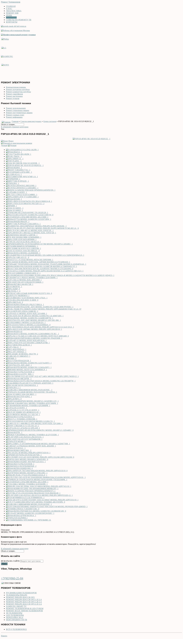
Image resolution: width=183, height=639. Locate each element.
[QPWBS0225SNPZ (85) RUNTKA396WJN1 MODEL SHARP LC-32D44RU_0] (39, 430)
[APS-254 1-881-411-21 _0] (17, 257)
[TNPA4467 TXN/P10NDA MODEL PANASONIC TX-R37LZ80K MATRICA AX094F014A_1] (46, 264)
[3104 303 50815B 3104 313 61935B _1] (23, 163)
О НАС (9, 8)
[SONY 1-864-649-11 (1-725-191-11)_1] (22, 426)
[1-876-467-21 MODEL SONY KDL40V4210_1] (26, 340)
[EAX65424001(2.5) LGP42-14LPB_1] (22, 150)
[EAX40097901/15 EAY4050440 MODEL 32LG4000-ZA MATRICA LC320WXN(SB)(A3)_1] (45, 255)
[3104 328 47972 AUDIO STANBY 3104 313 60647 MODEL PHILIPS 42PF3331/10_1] (42, 500)
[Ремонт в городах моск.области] (13, 26)
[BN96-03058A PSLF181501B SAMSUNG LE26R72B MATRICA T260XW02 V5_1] (41, 266)
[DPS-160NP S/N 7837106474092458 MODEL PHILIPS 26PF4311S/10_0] (36, 471)
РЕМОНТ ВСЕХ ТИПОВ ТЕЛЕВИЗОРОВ (24, 611)
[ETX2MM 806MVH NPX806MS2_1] (22, 246)
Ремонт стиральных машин (17, 110)
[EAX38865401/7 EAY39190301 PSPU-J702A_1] (26, 298)
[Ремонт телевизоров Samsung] (7, 56)
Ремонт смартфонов (14, 94)
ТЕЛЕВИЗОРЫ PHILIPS (16, 595)
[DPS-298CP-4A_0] (14, 302)
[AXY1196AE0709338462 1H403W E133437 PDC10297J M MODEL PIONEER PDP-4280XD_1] (47, 506)
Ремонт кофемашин (14, 117)
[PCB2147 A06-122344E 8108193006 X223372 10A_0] (29, 293)
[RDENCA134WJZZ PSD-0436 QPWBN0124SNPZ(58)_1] (30, 190)
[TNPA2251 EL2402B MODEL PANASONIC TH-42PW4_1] (31, 392)
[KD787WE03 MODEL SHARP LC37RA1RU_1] (26, 473)
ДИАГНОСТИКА (13, 11)
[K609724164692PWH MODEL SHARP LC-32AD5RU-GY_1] (32, 401)
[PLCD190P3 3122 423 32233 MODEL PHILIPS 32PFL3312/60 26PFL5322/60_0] (40, 457)
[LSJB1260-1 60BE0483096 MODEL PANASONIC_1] (29, 504)
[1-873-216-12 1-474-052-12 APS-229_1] (23, 428)
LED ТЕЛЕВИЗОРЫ (15, 615)
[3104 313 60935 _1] (14, 208)
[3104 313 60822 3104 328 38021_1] (21, 394)
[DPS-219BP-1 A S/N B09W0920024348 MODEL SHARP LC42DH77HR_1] (38, 444)
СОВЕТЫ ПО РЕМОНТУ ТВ (18, 20)
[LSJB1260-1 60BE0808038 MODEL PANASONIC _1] (29, 390)
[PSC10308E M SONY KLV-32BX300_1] (23, 248)
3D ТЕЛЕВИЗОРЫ (14, 613)
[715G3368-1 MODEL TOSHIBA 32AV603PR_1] (27, 484)
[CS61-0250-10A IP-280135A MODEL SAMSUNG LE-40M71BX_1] (34, 316)
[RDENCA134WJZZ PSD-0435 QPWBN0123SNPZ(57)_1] (30, 491)
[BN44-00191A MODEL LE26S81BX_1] (23, 253)
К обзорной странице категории (14, 127)
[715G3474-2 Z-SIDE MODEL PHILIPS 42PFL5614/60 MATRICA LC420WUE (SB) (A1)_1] (44, 271)
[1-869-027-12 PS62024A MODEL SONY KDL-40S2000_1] (31, 446)
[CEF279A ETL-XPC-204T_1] (19, 365)
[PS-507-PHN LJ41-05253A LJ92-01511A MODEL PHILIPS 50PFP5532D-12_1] (39, 495)
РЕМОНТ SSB (12, 13)
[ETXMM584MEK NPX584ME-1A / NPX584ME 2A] (28, 520)
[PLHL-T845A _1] (14, 156)
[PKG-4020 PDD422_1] (16, 349)
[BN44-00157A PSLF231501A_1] (20, 417)
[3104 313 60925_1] (14, 210)
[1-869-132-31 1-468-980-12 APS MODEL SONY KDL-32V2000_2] (34, 423)
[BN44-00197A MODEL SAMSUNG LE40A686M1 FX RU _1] (32, 334)
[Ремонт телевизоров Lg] (3, 48)
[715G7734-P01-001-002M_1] (18, 154)
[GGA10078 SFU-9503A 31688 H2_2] (22, 311)
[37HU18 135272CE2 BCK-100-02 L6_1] (23, 242)
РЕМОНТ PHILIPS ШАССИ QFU (20, 597)
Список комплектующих (30, 121)
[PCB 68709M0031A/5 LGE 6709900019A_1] (25, 497)
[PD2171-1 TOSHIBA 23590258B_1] (21, 419)
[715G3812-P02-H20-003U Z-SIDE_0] (22, 300)
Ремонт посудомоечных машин (19, 113)
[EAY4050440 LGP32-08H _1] (19, 172)
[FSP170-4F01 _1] (14, 161)
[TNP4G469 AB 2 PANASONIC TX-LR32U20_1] (27, 212)
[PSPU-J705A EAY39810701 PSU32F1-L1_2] (25, 203)
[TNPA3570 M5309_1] (15, 441)
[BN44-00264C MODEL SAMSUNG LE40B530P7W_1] (29, 318)
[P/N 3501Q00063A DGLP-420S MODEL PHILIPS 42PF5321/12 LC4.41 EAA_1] (40, 327)
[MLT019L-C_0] (13, 291)
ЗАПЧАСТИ (11, 17)
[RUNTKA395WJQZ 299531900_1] (21, 186)
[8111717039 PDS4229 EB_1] (18, 361)
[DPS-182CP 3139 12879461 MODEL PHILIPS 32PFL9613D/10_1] (34, 329)
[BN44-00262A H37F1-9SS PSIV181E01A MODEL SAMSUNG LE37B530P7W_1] (41, 381)
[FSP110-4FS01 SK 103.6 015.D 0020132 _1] (91, 139)
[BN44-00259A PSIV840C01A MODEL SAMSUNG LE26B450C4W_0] (36, 511)
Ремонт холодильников (16, 108)
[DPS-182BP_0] (13, 289)
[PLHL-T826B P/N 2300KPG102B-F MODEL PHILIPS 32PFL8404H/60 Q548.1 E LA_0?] (43, 309)
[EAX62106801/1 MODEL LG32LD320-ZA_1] (26, 322)
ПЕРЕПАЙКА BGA (14, 617)
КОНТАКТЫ (11, 22)
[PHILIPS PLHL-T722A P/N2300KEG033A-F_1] (26, 475)
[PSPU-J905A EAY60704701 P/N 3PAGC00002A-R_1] (29, 201)
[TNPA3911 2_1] (13, 388)
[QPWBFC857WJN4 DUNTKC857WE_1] (24, 455)
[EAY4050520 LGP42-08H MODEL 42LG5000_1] (27, 217)
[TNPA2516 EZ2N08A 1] (17, 518)
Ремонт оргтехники (14, 96)
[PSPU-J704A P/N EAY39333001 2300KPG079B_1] (28, 343)
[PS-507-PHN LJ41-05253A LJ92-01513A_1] (25, 437)
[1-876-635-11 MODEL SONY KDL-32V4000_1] (26, 313)
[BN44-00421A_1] (14, 152)
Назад (10, 141)
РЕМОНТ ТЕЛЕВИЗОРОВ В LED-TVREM (24, 608)
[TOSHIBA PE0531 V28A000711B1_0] (22, 509)
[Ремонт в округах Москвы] (15, 30)
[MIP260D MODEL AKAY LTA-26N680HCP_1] (26, 370)
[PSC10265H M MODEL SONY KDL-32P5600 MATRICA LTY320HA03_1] (38, 262)
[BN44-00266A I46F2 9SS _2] (18, 450)
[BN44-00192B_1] (14, 199)
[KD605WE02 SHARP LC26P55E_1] (21, 235)
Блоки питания (49, 121)
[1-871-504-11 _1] (13, 347)
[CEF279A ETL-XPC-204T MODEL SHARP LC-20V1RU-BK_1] (33, 320)
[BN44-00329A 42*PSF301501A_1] (21, 515)
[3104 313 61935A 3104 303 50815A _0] (23, 251)
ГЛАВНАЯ (11, 6)
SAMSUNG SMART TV (16, 606)
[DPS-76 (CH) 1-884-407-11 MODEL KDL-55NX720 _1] (30, 230)
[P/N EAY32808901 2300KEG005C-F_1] (23, 273)
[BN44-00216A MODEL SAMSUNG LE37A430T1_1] (29, 363)
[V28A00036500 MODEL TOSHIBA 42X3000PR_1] (28, 405)
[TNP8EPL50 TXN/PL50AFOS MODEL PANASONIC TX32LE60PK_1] (36, 480)
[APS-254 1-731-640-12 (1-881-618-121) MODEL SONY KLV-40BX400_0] (37, 336)
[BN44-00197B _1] (14, 432)
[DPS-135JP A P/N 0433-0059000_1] (21, 239)
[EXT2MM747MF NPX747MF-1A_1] (22, 177)
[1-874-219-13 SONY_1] (16, 408)
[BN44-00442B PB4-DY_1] (17, 221)
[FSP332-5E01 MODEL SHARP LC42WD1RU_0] (27, 459)
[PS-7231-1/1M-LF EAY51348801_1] (21, 195)
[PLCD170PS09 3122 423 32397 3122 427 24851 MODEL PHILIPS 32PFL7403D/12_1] (42, 376)
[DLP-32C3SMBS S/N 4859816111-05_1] (23, 412)
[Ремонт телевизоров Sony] (5, 65)
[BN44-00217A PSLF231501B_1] (20, 464)
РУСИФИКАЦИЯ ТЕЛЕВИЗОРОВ (21, 593)
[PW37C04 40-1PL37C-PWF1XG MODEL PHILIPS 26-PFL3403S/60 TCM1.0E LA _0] (42, 228)
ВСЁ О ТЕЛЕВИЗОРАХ (16, 629)
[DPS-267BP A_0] (14, 399)
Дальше (4, 145)
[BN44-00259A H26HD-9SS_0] (19, 468)
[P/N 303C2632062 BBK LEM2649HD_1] (23, 237)
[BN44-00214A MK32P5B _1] (18, 379)
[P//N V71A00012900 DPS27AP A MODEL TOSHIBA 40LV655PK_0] (35, 502)
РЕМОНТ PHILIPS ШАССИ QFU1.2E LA (24, 602)
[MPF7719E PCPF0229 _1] (17, 181)
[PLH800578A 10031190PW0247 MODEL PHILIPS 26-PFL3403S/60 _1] (36, 226)
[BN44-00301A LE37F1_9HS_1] (19, 374)
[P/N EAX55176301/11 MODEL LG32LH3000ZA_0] (28, 325)
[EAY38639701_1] (14, 287)
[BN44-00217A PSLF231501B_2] (20, 372)
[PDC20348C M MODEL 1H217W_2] (22, 354)
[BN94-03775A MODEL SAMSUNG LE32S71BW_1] (28, 219)
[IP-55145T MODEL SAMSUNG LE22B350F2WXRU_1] (30, 513)
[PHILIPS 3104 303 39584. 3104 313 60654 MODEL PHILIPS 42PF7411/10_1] (38, 486)
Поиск (4, 564)
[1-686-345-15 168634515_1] (18, 356)
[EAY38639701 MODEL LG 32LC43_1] (23, 414)
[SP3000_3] (11, 358)
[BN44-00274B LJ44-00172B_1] (19, 284)
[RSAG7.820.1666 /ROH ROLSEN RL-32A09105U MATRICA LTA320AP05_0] (39, 269)
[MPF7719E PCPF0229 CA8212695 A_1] (23, 224)
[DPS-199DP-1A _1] (14, 159)
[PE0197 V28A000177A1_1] (18, 170)
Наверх (4, 636)
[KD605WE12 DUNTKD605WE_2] (21, 466)
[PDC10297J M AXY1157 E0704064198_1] (24, 439)
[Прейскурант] (18, 35)
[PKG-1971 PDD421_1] (16, 352)
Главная (15, 121)
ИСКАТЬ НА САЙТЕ (10, 561)
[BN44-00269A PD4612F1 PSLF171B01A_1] (25, 304)
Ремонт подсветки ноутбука (18, 89)
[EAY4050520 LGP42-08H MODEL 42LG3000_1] (27, 482)
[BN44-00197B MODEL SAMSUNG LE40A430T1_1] (29, 367)
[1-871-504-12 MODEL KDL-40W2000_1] (24, 280)
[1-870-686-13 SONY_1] (16, 192)
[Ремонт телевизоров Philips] (5, 39)
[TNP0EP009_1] (13, 179)
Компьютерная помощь (16, 87)
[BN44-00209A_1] (14, 168)
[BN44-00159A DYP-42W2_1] (19, 396)
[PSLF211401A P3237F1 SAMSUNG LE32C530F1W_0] (29, 215)
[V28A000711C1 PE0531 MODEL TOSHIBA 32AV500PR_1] (32, 278)
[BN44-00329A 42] (14, 331)
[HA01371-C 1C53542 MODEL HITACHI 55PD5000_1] (29, 260)
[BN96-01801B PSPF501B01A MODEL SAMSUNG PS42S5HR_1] (34, 338)
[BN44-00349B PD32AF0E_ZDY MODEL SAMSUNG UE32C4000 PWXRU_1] (39, 307)
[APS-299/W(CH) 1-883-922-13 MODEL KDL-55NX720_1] (31, 233)
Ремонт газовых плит (15, 115)
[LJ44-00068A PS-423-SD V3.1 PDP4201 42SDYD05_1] (29, 383)
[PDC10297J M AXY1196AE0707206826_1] (24, 282)
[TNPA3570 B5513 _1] (16, 448)
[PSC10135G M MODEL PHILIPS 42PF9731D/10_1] (28, 453)
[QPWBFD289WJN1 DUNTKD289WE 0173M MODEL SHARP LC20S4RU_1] (39, 244)
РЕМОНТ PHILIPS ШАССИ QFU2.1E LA (24, 604)
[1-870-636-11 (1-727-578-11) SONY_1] (22, 410)
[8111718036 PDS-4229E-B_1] (19, 345)
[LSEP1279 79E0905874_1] (17, 296)
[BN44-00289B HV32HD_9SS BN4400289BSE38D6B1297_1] (32, 489)
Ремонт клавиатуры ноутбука (18, 92)
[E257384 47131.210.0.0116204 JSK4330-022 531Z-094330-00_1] (33, 493)
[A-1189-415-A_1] (14, 174)
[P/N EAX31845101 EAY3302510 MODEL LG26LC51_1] (30, 421)
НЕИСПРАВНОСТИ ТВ (16, 620)
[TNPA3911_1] (12, 183)
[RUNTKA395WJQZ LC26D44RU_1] (22, 188)
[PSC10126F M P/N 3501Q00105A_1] (22, 385)
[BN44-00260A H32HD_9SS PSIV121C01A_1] (26, 462)
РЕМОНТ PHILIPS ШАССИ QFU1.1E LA (24, 599)
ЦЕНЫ (9, 15)
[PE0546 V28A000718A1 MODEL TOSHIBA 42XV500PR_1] (32, 403)
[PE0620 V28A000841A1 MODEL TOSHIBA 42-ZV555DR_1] (32, 435)
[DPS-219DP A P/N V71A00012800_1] (22, 197)
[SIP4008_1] (11, 206)
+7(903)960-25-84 (12, 578)
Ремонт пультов (12, 98)
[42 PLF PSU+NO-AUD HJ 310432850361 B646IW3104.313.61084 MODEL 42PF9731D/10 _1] (46, 477)
